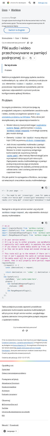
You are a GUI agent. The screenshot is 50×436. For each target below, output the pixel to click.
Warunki (5, 425)
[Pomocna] (28, 43)
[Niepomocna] (31, 43)
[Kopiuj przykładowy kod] (46, 188)
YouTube (5, 408)
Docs (4, 10)
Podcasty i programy (9, 394)
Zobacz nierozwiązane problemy (14, 373)
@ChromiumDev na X (10, 404)
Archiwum (6, 391)
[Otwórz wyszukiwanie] (29, 2)
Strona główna (7, 38)
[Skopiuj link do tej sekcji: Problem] (14, 100)
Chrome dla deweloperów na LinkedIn (16, 412)
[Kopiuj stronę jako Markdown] (31, 58)
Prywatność (14, 425)
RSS (3, 415)
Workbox (16, 10)
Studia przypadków (9, 387)
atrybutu (35, 140)
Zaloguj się (42, 3)
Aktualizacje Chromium (10, 383)
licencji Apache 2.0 (19, 345)
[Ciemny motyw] (42, 188)
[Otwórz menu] (3, 3)
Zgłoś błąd (6, 369)
